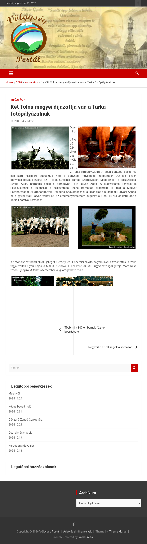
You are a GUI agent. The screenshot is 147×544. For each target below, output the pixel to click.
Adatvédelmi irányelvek (77, 531)
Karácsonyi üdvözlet (21, 445)
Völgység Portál (49, 531)
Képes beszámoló (20, 406)
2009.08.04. (17, 121)
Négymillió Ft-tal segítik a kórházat (110, 347)
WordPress (86, 537)
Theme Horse (118, 531)
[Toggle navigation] (11, 73)
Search (134, 368)
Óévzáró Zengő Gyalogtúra (25, 419)
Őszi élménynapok (20, 432)
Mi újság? (18, 99)
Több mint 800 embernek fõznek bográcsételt (85, 329)
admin (30, 121)
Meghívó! (14, 393)
